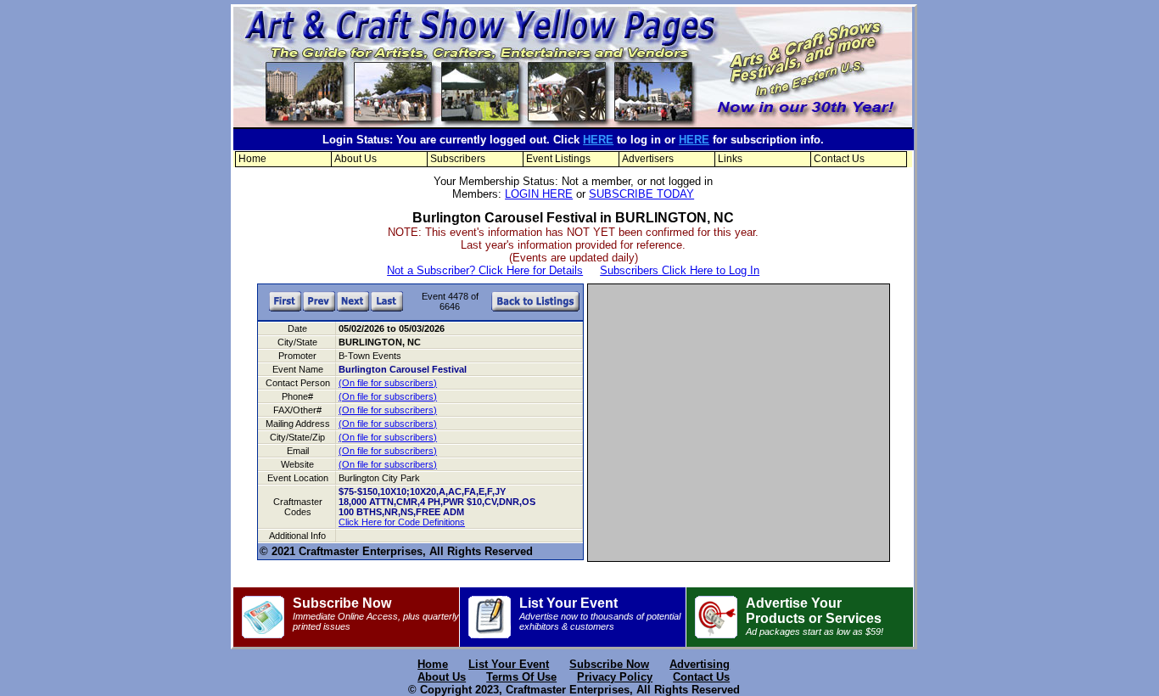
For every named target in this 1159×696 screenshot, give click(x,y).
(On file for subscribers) (388, 383)
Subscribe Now (376, 613)
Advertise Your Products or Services (814, 616)
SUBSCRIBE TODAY (641, 194)
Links (730, 159)
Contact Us (839, 159)
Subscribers (457, 159)
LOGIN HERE (539, 194)
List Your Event (599, 613)
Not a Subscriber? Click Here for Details (485, 270)
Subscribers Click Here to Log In (679, 270)
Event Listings (558, 159)
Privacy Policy (614, 677)
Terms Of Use (521, 677)
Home (252, 159)
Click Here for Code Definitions (402, 522)
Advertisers (648, 159)
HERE (598, 139)
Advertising (699, 664)
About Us (355, 159)
